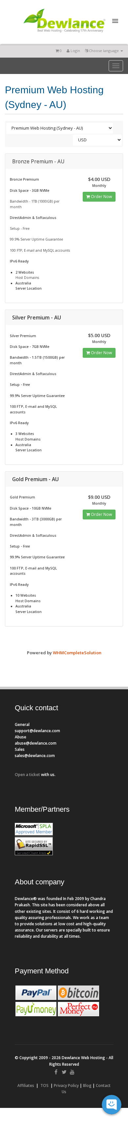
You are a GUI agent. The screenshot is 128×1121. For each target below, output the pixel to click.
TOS (44, 1085)
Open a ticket (27, 774)
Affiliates (25, 1085)
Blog (87, 1085)
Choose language (104, 50)
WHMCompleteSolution (77, 653)
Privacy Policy (66, 1085)
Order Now (101, 196)
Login (75, 50)
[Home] (64, 34)
